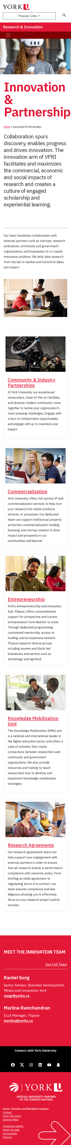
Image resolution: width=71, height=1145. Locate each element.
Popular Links (28, 16)
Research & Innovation (23, 26)
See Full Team (56, 964)
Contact (7, 1112)
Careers (7, 1137)
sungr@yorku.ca (17, 996)
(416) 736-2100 (12, 1116)
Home (7, 127)
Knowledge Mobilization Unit (33, 721)
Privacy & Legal (11, 1129)
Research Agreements (31, 845)
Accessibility (10, 1133)
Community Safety (13, 1126)
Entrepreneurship (26, 599)
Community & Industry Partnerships (31, 382)
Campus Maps (11, 1119)
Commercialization (27, 491)
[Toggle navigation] (8, 35)
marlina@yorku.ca (18, 1021)
